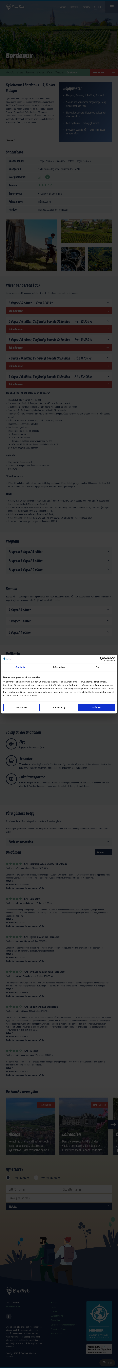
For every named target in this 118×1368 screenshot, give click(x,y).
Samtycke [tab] (20, 667)
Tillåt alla (96, 707)
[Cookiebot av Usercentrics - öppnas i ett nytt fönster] (102, 659)
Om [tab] (97, 667)
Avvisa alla (21, 707)
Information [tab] (59, 667)
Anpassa (57, 707)
